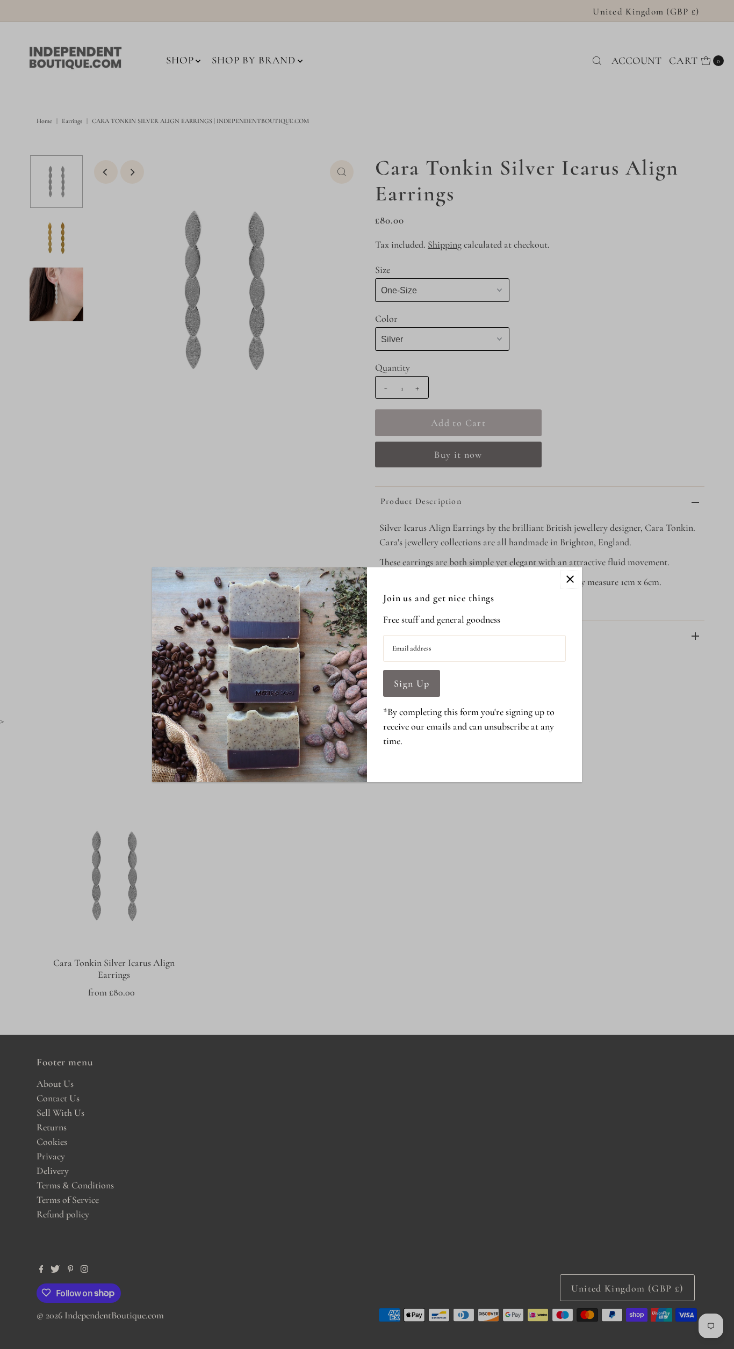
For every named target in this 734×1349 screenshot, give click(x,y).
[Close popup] (569, 579)
